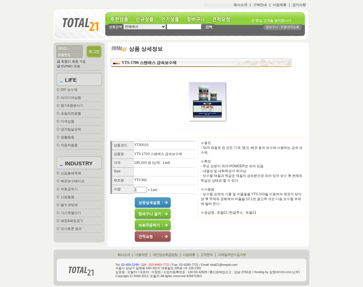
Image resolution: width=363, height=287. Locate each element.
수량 (117, 189)
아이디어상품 (71, 98)
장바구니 (197, 19)
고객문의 (206, 255)
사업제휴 (279, 5)
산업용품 (67, 197)
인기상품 (172, 19)
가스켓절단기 (71, 213)
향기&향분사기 (72, 106)
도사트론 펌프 (71, 229)
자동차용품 (69, 145)
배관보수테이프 (73, 181)
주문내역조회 (289, 27)
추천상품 (121, 19)
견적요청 (223, 19)
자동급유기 (69, 189)
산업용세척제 (71, 173)
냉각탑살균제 (71, 129)
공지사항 (299, 5)
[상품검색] (115, 27)
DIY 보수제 (69, 90)
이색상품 (67, 121)
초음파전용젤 (71, 113)
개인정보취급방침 (165, 255)
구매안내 (260, 5)
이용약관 (141, 255)
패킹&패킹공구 (72, 221)
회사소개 (240, 5)
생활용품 (67, 137)
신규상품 (146, 19)
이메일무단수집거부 (232, 255)
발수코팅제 (69, 205)
